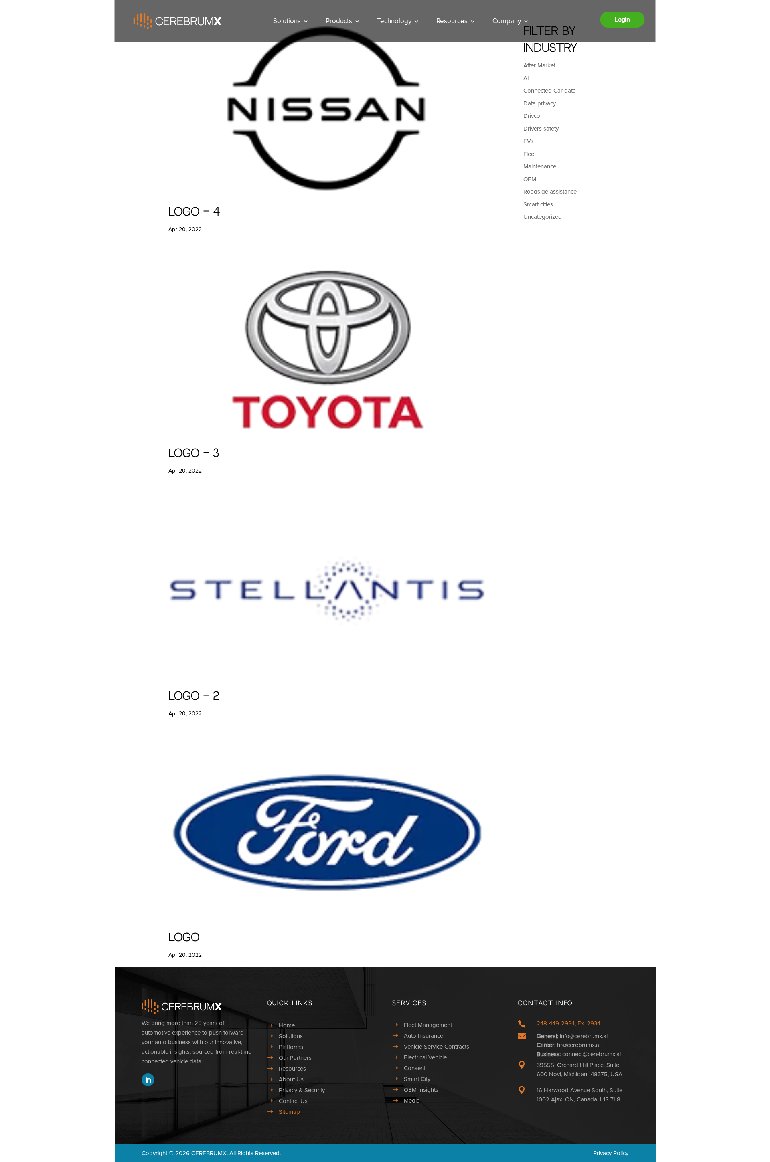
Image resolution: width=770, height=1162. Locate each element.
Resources (452, 21)
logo (183, 937)
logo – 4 (194, 212)
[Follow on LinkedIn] (148, 1079)
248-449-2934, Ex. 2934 (568, 1023)
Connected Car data (549, 90)
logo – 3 (193, 453)
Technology (394, 21)
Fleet (529, 154)
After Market (539, 65)
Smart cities (538, 204)
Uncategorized (542, 216)
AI (526, 78)
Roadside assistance (550, 191)
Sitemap (289, 1112)
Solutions (287, 21)
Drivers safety (541, 128)
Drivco (531, 115)
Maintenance (539, 166)
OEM (529, 179)
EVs (528, 141)
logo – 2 (193, 696)
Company (506, 21)
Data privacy (539, 103)
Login (622, 20)
